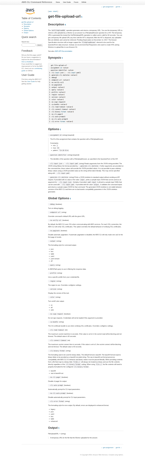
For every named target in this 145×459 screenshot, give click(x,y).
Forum (76, 2)
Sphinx (120, 455)
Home (58, 2)
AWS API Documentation (63, 51)
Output (26, 32)
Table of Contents (31, 18)
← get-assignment (107, 7)
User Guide (67, 2)
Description (27, 24)
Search (39, 45)
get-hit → (119, 7)
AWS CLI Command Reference (37, 2)
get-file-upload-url (27, 22)
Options (26, 28)
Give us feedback (27, 62)
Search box (25, 42)
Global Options (29, 30)
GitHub (84, 2)
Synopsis (27, 26)
